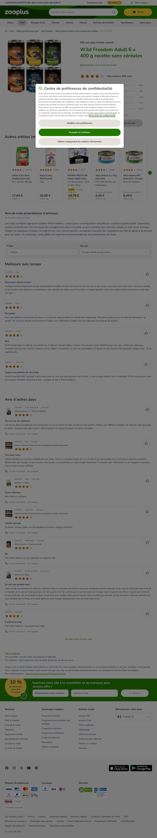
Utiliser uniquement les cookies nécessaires (79, 141)
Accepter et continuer (79, 132)
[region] (80, 116)
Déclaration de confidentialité (102, 115)
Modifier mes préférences (79, 123)
